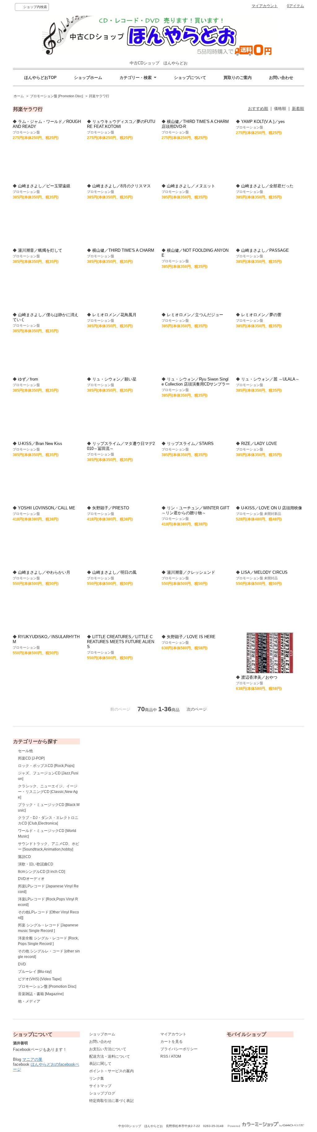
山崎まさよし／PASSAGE (265, 250)
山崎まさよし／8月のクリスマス (121, 186)
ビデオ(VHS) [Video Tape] (39, 979)
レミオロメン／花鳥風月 (114, 314)
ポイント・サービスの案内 (111, 1071)
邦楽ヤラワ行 (99, 96)
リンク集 (96, 1078)
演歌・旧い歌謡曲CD (35, 864)
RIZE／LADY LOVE (259, 443)
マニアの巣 (32, 1059)
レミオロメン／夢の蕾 (261, 314)
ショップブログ (102, 1093)
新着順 (298, 108)
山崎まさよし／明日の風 (114, 572)
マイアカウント (265, 6)
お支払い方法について (107, 1049)
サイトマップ (100, 1086)
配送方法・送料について (109, 1056)
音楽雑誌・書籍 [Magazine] (40, 994)
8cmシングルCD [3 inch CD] (41, 871)
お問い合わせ (281, 77)
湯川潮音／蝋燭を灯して (40, 250)
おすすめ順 (258, 108)
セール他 (25, 751)
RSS (164, 1056)
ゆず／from (28, 379)
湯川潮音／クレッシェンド (191, 572)
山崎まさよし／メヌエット (191, 186)
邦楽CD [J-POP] (31, 758)
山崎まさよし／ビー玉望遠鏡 (44, 186)
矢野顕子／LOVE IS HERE (191, 636)
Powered (234, 1126)
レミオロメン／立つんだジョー (195, 314)
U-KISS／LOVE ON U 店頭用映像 (271, 508)
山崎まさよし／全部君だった (267, 186)
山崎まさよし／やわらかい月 (44, 572)
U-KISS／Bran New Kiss (40, 443)
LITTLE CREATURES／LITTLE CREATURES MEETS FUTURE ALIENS (120, 641)
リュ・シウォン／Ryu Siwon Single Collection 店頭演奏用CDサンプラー (196, 381)
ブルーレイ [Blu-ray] (34, 971)
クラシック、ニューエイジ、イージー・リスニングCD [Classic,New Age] (48, 791)
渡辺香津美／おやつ (259, 677)
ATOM (176, 1056)
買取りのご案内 (238, 77)
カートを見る (171, 1041)
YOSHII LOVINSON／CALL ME (46, 508)
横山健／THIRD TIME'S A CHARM (123, 250)
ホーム (19, 96)
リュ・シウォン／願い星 (114, 379)
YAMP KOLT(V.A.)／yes (263, 121)
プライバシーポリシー (179, 1049)
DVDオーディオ (31, 879)
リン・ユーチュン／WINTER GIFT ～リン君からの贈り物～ (195, 510)
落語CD (24, 857)
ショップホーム (88, 77)
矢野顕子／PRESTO (110, 508)
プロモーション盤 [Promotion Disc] (56, 96)
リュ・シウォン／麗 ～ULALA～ (270, 379)
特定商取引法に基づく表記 (111, 1101)
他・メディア (29, 1001)
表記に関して (100, 1063)
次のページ (197, 709)
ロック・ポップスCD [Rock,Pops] (46, 766)
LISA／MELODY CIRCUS (264, 572)
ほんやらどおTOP (40, 77)
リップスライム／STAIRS (190, 443)
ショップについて (190, 77)
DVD (22, 964)
